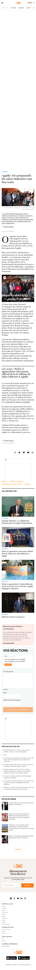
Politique (13, 7)
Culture (3, 914)
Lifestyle (4, 922)
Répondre (8, 664)
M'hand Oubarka (9, 227)
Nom (5, 693)
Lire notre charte (8, 643)
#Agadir (27, 484)
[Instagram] (25, 898)
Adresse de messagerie (12, 700)
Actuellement (5, 7)
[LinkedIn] (22, 898)
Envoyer (27, 885)
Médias (3, 916)
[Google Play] (24, 957)
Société (28, 7)
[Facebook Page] (11, 898)
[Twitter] (14, 898)
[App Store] (11, 957)
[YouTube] (18, 898)
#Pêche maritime (16, 482)
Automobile (4, 918)
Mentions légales (6, 946)
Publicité (4, 931)
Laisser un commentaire (18, 710)
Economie (21, 7)
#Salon (4, 482)
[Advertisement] (18, 89)
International (5, 912)
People (3, 920)
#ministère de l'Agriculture (12, 484)
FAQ (3, 939)
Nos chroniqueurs (6, 924)
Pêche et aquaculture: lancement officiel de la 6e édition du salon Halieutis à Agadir (16, 372)
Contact (4, 941)
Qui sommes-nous (6, 929)
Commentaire (8, 671)
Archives (4, 933)
